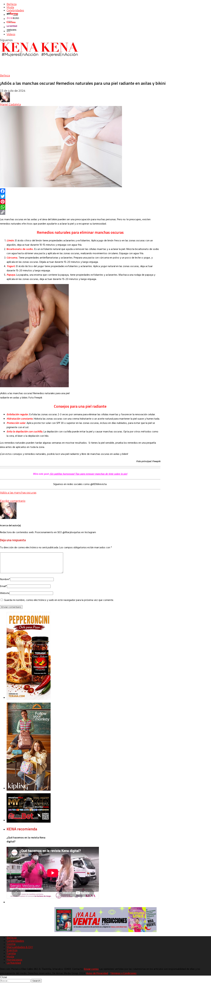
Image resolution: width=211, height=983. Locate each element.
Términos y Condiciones (123, 973)
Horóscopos (14, 959)
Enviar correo (91, 969)
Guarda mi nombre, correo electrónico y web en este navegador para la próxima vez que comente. (59, 600)
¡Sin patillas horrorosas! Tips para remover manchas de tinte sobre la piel (88, 474)
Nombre (5, 579)
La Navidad (14, 962)
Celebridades (15, 10)
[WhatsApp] (80, 207)
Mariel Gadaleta (10, 104)
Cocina (11, 944)
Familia (11, 953)
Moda (10, 7)
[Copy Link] (80, 212)
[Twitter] (80, 196)
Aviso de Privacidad (97, 973)
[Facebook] (80, 191)
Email (3, 586)
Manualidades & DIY (20, 947)
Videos (11, 34)
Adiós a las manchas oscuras (18, 492)
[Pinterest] (80, 201)
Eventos (12, 950)
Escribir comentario (12, 500)
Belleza (11, 4)
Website (4, 593)
